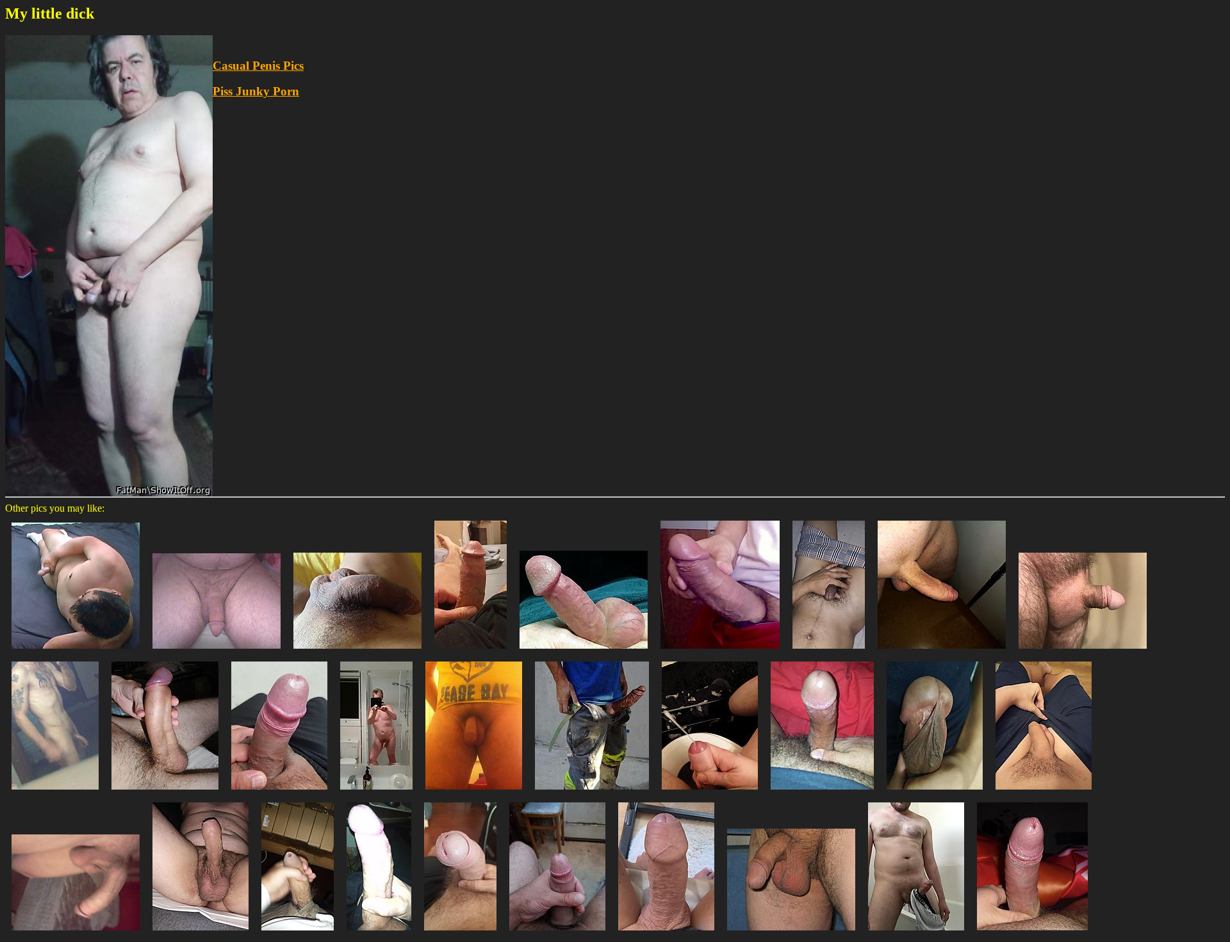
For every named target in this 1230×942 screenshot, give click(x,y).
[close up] (934, 792)
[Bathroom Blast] (709, 792)
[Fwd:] (75, 933)
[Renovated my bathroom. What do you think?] (376, 792)
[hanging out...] (791, 933)
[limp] (55, 792)
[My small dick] (1032, 933)
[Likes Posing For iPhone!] (583, 651)
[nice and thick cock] (720, 651)
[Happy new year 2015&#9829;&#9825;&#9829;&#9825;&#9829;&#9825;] (822, 792)
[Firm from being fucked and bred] (216, 651)
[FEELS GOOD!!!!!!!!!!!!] (75, 651)
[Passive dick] (357, 651)
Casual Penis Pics (258, 65)
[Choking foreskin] (165, 792)
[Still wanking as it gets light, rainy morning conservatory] (557, 933)
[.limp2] (474, 792)
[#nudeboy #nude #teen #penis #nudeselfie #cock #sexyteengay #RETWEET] (200, 933)
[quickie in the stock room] (297, 933)
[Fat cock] (279, 792)
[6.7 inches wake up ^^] (941, 651)
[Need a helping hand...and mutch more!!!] (666, 933)
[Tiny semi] (1082, 651)
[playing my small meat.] (828, 651)
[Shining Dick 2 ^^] (379, 933)
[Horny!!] (916, 933)
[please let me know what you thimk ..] (470, 651)
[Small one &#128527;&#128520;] (1043, 792)
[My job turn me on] (592, 792)
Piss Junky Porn (256, 91)
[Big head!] (460, 933)
